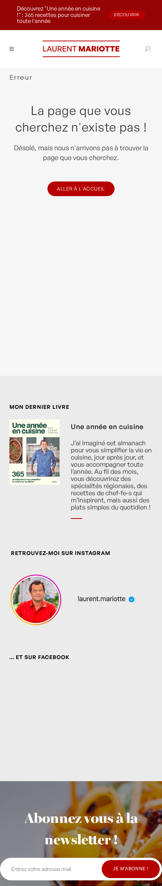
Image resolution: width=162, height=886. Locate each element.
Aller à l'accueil (81, 189)
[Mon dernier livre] (34, 474)
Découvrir (126, 14)
